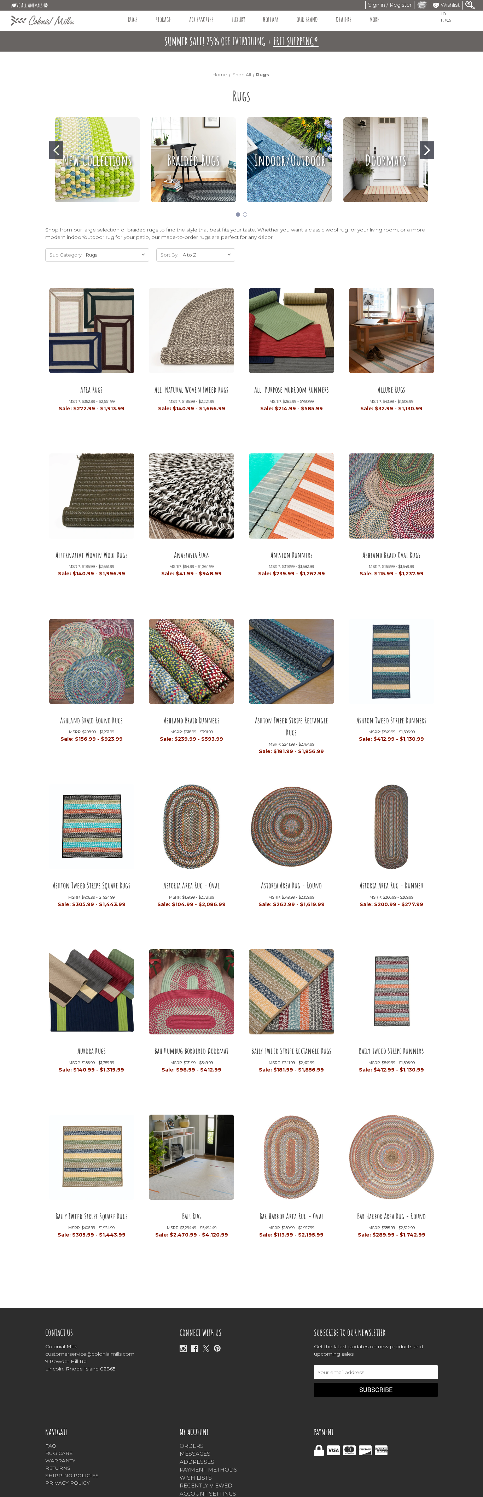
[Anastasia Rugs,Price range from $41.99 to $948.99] (191, 498)
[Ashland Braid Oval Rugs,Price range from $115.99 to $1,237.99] (391, 498)
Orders (192, 1446)
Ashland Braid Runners (192, 720)
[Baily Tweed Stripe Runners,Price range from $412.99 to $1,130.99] (391, 994)
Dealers (343, 19)
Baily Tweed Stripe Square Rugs (92, 1216)
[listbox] (208, 255)
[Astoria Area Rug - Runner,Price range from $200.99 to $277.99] (391, 829)
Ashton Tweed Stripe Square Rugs (91, 885)
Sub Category (66, 255)
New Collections (97, 160)
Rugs (133, 19)
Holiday (271, 19)
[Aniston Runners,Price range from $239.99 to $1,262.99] (291, 498)
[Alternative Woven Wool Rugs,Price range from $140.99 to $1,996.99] (91, 498)
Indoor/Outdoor (289, 160)
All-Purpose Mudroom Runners (291, 389)
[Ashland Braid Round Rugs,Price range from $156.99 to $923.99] (91, 664)
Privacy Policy (67, 1483)
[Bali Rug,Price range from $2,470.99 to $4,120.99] (191, 1160)
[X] (206, 1348)
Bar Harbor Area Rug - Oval (292, 1216)
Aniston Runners (291, 555)
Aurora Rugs (91, 1051)
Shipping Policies (72, 1475)
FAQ (50, 1446)
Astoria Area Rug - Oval (191, 885)
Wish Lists (196, 1477)
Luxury (238, 19)
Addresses (197, 1461)
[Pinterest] (217, 1348)
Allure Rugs (391, 389)
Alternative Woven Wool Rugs (92, 555)
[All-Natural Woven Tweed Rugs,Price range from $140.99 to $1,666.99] (191, 333)
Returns (57, 1468)
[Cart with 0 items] (422, 4)
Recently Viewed (206, 1485)
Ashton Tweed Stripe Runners (391, 720)
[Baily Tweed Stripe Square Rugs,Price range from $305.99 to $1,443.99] (91, 1160)
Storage (163, 19)
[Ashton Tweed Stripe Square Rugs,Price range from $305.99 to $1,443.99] (91, 829)
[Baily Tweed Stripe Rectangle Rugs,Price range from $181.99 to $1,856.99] (291, 994)
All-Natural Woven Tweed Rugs (192, 389)
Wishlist (449, 4)
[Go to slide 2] (427, 150)
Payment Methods (208, 1469)
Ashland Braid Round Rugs (91, 720)
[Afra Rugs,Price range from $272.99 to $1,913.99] (91, 333)
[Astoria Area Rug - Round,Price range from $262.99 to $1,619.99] (291, 829)
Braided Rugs (193, 160)
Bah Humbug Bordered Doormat (192, 1051)
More (374, 19)
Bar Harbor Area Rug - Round (391, 1216)
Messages (195, 1453)
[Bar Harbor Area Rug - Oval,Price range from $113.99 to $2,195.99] (291, 1160)
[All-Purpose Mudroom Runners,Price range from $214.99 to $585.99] (291, 333)
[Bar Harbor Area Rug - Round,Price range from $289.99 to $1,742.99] (391, 1160)
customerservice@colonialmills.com (89, 1354)
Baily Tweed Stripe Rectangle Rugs (291, 1051)
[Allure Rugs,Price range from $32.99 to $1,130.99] (391, 333)
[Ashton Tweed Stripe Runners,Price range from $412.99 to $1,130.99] (391, 664)
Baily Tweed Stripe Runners (391, 1051)
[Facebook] (194, 1348)
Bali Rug (191, 1216)
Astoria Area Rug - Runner (392, 885)
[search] (470, 4)
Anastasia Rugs (191, 555)
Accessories (201, 19)
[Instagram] (183, 1348)
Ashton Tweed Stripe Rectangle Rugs (291, 726)
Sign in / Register (390, 4)
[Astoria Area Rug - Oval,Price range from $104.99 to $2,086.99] (191, 829)
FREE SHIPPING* (296, 41)
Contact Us (59, 1332)
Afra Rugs (91, 389)
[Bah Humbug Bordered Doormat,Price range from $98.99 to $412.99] (191, 994)
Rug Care (59, 1453)
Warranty (60, 1460)
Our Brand (307, 19)
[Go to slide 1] (56, 150)
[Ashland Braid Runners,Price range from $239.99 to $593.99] (191, 664)
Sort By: (170, 255)
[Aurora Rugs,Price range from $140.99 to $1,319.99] (91, 994)
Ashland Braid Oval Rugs (391, 555)
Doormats (385, 160)
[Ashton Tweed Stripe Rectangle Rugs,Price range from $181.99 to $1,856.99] (291, 664)
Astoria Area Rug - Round (291, 885)
